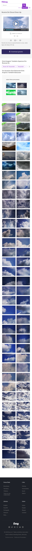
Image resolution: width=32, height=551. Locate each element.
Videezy (6, 491)
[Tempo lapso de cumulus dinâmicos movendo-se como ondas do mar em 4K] (9, 319)
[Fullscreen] (27, 29)
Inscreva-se (24, 7)
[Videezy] (5, 2)
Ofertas (24, 486)
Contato (24, 512)
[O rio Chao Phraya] (9, 107)
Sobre (23, 505)
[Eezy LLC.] (16, 524)
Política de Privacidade (20, 537)
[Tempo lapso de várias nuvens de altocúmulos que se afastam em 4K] (23, 444)
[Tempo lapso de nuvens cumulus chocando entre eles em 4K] (23, 184)
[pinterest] (14, 527)
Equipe (24, 507)
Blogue (24, 510)
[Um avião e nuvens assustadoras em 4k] (9, 156)
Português (6, 510)
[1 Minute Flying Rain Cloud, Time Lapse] (22, 93)
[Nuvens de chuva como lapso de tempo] (9, 136)
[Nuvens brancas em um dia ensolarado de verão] (9, 175)
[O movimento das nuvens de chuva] (23, 117)
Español (6, 507)
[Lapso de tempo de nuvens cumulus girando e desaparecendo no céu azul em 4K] (9, 329)
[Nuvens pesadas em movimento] (23, 156)
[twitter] (12, 527)
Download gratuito (17, 52)
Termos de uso (9, 537)
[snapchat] (20, 527)
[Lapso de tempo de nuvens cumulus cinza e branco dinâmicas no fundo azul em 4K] (9, 338)
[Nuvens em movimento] (23, 146)
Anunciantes (25, 488)
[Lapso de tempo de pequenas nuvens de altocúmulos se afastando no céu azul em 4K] (9, 463)
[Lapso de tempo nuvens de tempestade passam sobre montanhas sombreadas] (9, 146)
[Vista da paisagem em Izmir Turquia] (9, 165)
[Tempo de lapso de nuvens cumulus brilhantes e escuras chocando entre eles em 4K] (23, 348)
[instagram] (17, 527)
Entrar (19, 7)
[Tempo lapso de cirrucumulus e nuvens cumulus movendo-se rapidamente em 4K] (9, 281)
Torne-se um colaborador (7, 494)
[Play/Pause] (4, 29)
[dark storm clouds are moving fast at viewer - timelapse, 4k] (11, 86)
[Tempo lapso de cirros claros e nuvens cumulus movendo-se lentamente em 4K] (23, 271)
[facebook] (9, 527)
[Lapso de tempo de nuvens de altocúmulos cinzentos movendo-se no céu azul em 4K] (23, 386)
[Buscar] (24, 5)
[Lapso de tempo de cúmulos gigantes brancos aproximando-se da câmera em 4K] (9, 377)
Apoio (23, 491)
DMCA (24, 493)
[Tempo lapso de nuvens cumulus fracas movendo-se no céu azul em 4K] (23, 300)
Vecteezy (6, 488)
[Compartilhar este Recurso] (18, 36)
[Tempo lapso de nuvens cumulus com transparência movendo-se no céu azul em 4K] (9, 309)
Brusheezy (6, 486)
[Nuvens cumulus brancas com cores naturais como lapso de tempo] (23, 136)
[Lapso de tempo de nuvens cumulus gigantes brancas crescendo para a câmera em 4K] (9, 386)
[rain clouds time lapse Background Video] (22, 86)
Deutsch (6, 512)
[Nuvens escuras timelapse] (23, 165)
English (5, 505)
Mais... (5, 515)
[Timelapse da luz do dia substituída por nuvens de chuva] (23, 107)
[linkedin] (22, 527)
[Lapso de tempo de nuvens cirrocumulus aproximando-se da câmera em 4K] (23, 204)
